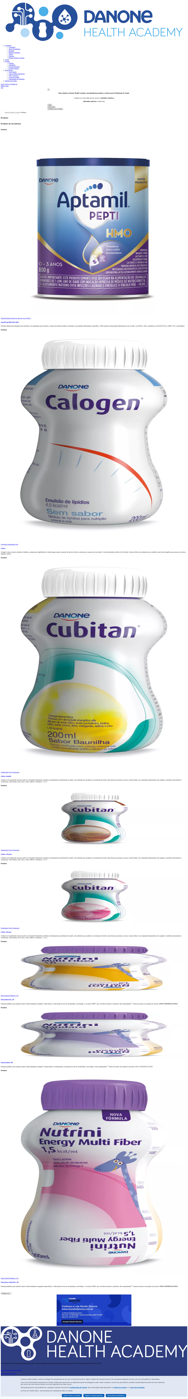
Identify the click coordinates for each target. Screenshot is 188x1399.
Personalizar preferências (116, 1395)
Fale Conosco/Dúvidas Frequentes (11, 1370)
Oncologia (4, 544)
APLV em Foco (14, 75)
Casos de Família (14, 77)
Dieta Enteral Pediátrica (8, 995)
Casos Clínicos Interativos (17, 74)
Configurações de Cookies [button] (78, 1387)
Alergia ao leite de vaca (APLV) (21, 318)
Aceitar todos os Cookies (71, 1395)
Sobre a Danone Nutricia (8, 1373)
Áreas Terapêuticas (14, 49)
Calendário (12, 65)
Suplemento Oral (13, 544)
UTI (17, 995)
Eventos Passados (14, 67)
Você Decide (9, 70)
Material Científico (14, 52)
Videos (11, 54)
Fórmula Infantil (6, 318)
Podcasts (11, 56)
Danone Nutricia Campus (16, 58)
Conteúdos (8, 45)
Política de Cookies (120, 1387)
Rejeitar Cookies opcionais (94, 1395)
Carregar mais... (6, 1293)
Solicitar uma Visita (11, 81)
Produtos (11, 51)
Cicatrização (15, 772)
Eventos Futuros (14, 68)
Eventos (7, 61)
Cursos (7, 59)
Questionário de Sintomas (16, 79)
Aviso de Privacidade (138, 1387)
